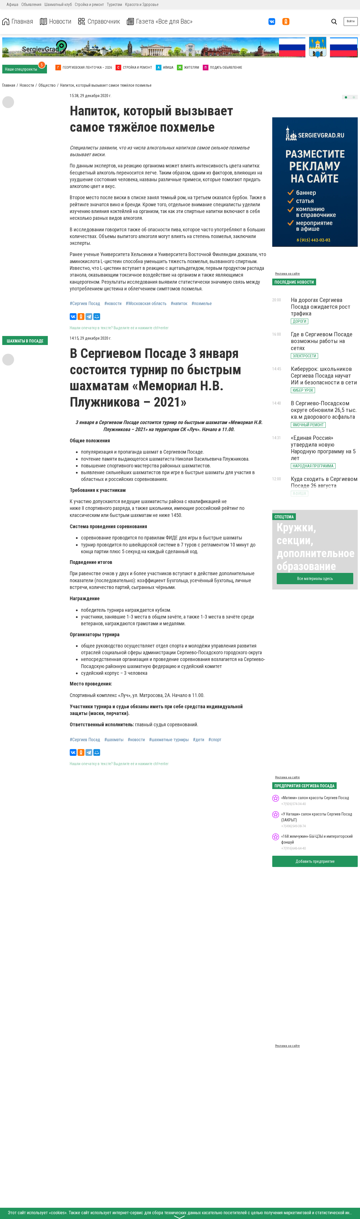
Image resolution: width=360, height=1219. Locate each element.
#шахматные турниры (169, 739)
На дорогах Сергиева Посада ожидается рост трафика (320, 307)
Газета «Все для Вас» (164, 21)
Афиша (12, 4)
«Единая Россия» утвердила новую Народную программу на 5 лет (323, 447)
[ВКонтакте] (73, 316)
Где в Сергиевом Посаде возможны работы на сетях (321, 341)
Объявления (31, 4)
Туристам (114, 4)
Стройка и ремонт (89, 4)
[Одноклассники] (81, 316)
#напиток (179, 303)
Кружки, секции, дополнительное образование (316, 547)
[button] (346, 97)
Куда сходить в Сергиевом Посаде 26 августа (324, 482)
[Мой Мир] (96, 316)
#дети (198, 739)
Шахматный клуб (58, 4)
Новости (60, 21)
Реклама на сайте (287, 273)
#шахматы (113, 739)
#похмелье (202, 303)
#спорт (214, 739)
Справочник (103, 21)
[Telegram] (89, 316)
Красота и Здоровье (141, 4)
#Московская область (146, 303)
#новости (113, 303)
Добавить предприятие (315, 861)
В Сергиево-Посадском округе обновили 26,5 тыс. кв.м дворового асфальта (324, 410)
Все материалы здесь (315, 578)
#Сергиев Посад (85, 303)
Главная (22, 21)
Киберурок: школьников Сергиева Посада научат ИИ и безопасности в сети (324, 376)
